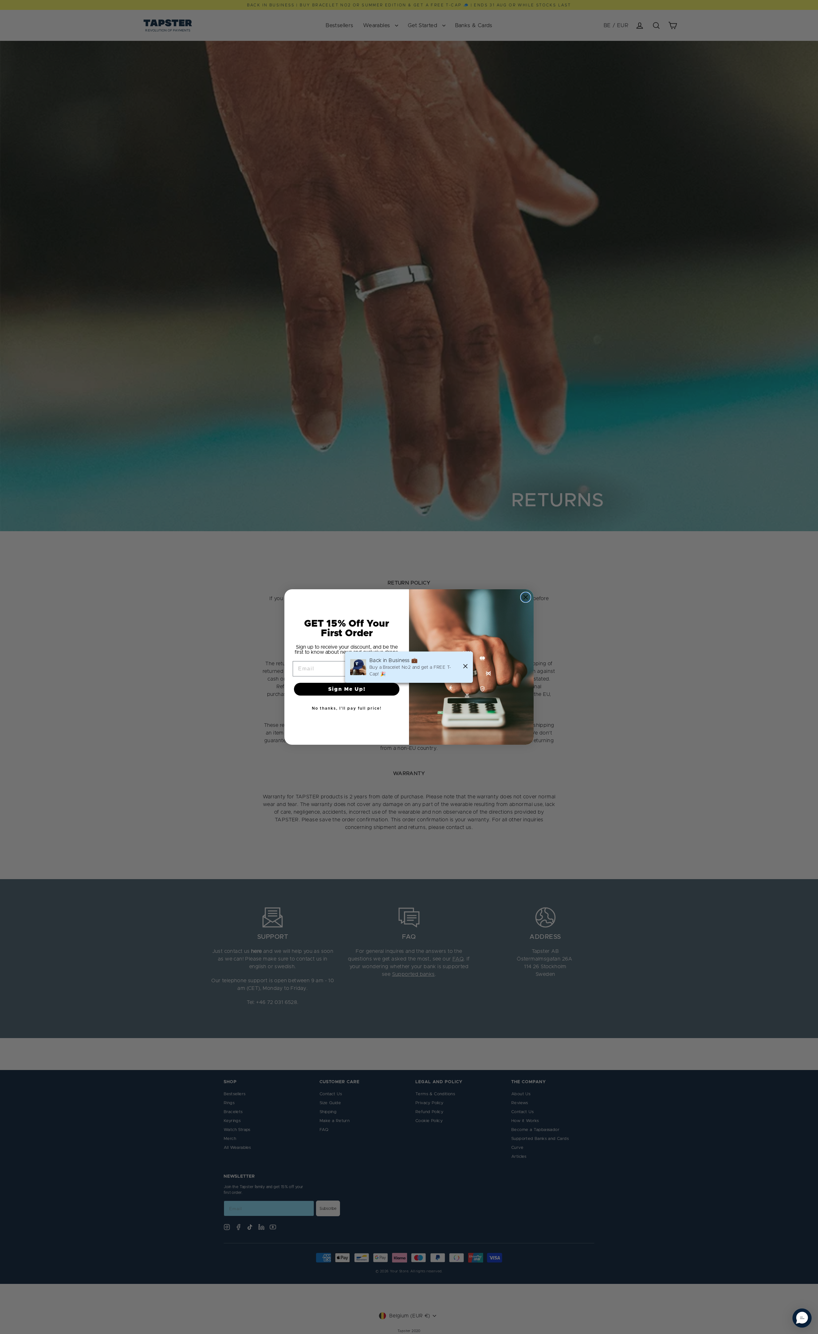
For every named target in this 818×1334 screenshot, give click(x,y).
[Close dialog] (525, 597)
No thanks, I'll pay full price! (347, 708)
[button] (802, 1318)
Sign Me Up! (347, 689)
